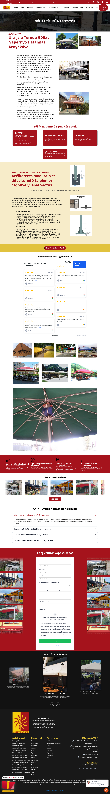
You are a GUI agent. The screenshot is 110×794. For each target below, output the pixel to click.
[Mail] (87, 768)
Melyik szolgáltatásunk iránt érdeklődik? (49, 582)
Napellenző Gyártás (17, 745)
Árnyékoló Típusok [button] (53, 7)
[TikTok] (83, 768)
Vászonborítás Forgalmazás (20, 753)
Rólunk (49, 748)
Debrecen (34, 745)
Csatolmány (42, 609)
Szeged (33, 769)
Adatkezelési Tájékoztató (56, 646)
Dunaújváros (34, 767)
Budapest (34, 741)
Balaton (33, 762)
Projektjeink (50, 755)
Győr (32, 753)
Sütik (48, 745)
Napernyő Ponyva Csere (19, 765)
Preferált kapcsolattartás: (45, 601)
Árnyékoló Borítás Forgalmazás (21, 772)
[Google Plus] (95, 768)
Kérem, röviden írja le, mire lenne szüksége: (50, 590)
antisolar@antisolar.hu (91, 754)
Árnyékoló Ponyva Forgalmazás (21, 760)
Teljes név (42, 562)
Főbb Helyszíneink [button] (77, 7)
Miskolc (33, 748)
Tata (32, 772)
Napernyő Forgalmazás (18, 743)
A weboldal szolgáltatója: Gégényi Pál (55, 790)
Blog (48, 757)
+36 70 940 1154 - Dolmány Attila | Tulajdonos (85, 746)
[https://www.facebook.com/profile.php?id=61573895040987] (94, 2)
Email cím (41, 576)
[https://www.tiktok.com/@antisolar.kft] (103, 2)
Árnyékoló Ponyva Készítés (20, 762)
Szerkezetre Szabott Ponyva (20, 757)
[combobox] (55, 586)
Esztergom (34, 755)
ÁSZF (49, 646)
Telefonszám (42, 569)
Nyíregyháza (34, 760)
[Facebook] (75, 768)
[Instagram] (79, 768)
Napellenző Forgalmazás (19, 748)
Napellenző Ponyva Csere (19, 769)
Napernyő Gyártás (17, 741)
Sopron (33, 757)
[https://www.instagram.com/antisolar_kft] (98, 2)
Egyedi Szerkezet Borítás (19, 755)
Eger (32, 750)
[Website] (91, 768)
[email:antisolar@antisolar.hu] (107, 2)
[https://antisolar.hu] (6, 8)
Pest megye (34, 743)
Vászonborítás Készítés (19, 750)
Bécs (32, 774)
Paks (32, 765)
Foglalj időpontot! (51, 753)
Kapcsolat (49, 750)
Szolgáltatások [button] (40, 7)
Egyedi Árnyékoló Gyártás (19, 767)
